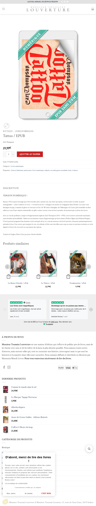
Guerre (13, 170)
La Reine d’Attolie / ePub (18, 283)
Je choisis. (29, 493)
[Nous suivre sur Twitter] (67, 2)
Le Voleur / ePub (48, 283)
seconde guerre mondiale (59, 170)
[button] (5, 502)
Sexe (69, 170)
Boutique (7, 131)
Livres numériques (24, 131)
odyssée (47, 170)
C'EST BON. (46, 493)
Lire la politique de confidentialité (16, 483)
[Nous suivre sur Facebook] (62, 2)
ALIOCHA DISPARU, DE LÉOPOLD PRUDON (42, 2)
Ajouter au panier (30, 154)
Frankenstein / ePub (78, 283)
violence (75, 170)
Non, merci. (11, 493)
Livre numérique (38, 170)
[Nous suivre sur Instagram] (64, 2)
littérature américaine (24, 170)
